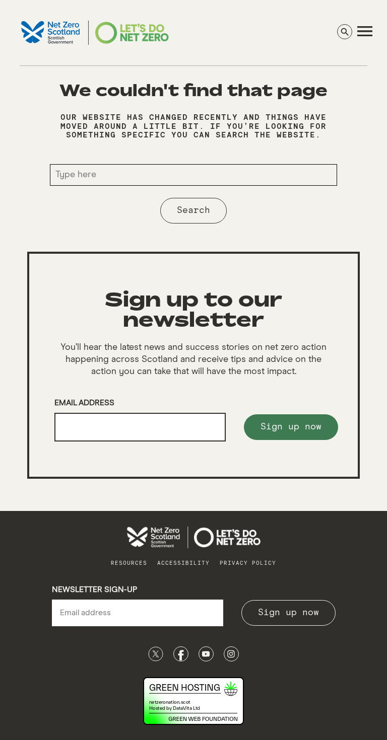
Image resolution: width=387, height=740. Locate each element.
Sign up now (291, 426)
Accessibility (183, 563)
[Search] (344, 31)
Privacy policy (248, 563)
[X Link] (155, 653)
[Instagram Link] (231, 653)
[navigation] (365, 31)
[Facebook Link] (180, 653)
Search (193, 210)
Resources (129, 563)
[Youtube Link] (206, 653)
